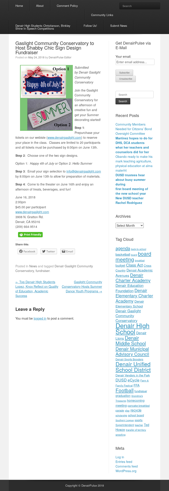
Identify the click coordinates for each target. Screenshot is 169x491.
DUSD (121, 380)
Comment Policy (67, 6)
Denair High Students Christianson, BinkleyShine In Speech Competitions (42, 27)
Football (125, 390)
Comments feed (127, 466)
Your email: (123, 56)
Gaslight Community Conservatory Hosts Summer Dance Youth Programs (82, 286)
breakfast (140, 260)
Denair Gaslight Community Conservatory (128, 315)
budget (120, 265)
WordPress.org (126, 471)
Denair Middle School (131, 340)
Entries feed (124, 461)
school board (136, 415)
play (127, 410)
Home (19, 6)
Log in (120, 457)
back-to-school (138, 249)
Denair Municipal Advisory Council (132, 351)
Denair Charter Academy (133, 277)
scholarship (121, 415)
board (134, 254)
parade (120, 410)
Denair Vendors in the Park (133, 375)
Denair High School (132, 328)
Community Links (102, 15)
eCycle (134, 380)
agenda (123, 248)
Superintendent (125, 425)
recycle (135, 410)
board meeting (133, 256)
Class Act (134, 265)
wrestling (120, 434)
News (33, 266)
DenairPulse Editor (60, 57)
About (40, 6)
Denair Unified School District (133, 366)
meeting (121, 405)
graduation (123, 395)
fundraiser (43, 270)
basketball (123, 254)
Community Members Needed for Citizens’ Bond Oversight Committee (134, 129)
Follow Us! (90, 25)
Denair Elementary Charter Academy (134, 295)
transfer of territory (136, 430)
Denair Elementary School (130, 303)
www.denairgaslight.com (64, 137)
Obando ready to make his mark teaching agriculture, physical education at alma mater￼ (134, 163)
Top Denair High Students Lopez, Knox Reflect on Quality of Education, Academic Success (36, 289)
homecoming (136, 400)
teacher (139, 425)
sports (139, 420)
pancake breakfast (139, 405)
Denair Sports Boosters (129, 359)
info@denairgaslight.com (83, 171)
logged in (40, 318)
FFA (137, 385)
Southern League (125, 420)
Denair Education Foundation (129, 288)
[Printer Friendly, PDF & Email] (30, 234)
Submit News (118, 25)
